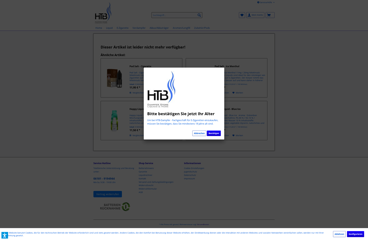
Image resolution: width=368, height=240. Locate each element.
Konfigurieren (355, 234)
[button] (4, 235)
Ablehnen (339, 234)
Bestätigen (214, 133)
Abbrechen (199, 133)
